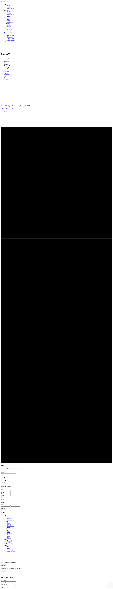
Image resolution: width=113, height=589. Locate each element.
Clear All (3, 574)
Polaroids (6, 74)
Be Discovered (8, 32)
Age (2, 476)
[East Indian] (7, 488)
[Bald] (6, 494)
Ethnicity (3, 482)
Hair (2, 489)
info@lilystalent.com (15, 108)
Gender (3, 479)
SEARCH (3, 509)
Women (9, 7)
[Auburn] (6, 492)
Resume (6, 79)
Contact (6, 41)
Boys (8, 19)
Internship (9, 37)
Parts (8, 16)
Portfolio (6, 73)
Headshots (6, 71)
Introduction (10, 35)
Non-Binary (10, 8)
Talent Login (10, 38)
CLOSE (3, 565)
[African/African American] (7, 486)
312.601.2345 (4, 108)
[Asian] (7, 485)
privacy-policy (11, 40)
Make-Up (9, 29)
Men (8, 5)
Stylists (9, 31)
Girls (8, 20)
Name (2, 472)
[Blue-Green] (4, 502)
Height (2, 504)
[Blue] (4, 501)
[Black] (6, 495)
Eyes (2, 497)
